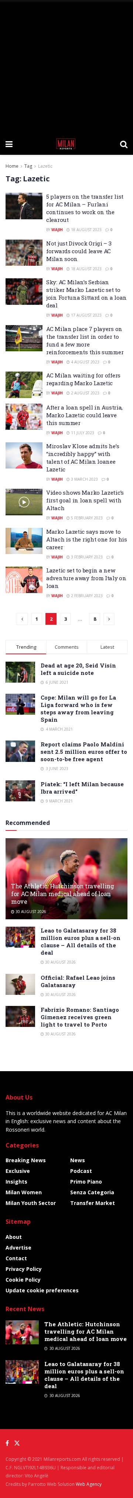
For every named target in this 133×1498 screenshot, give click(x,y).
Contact (16, 1258)
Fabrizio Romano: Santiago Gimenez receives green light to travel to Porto (80, 1017)
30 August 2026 (30, 911)
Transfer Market (92, 1202)
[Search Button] (123, 144)
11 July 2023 (82, 432)
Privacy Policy (24, 1268)
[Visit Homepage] (66, 143)
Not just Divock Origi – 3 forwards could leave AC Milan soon (79, 251)
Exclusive (18, 1170)
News (77, 1160)
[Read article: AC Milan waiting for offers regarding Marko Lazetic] (24, 385)
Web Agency (89, 1484)
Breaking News (26, 1160)
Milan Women (24, 1192)
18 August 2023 (86, 229)
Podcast (81, 1170)
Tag (28, 166)
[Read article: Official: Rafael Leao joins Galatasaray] (20, 984)
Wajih (57, 229)
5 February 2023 (86, 517)
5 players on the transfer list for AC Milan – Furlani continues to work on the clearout (84, 208)
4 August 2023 (84, 362)
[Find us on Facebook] (7, 1443)
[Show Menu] (9, 144)
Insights (16, 1181)
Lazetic (45, 166)
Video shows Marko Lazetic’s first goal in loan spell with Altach (85, 500)
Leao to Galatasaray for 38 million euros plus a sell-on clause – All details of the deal (80, 941)
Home (12, 166)
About (14, 1236)
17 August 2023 (86, 315)
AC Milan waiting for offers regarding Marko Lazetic (83, 379)
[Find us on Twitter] (17, 1443)
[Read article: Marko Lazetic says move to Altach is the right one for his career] (24, 541)
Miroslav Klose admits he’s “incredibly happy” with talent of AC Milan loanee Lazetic (82, 457)
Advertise (18, 1247)
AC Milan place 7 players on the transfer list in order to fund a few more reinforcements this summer (84, 340)
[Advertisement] (66, 66)
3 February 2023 (86, 557)
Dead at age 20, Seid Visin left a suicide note (78, 669)
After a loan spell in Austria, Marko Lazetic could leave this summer (84, 415)
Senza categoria (92, 1192)
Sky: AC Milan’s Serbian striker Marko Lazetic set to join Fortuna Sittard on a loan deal (86, 293)
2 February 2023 (86, 595)
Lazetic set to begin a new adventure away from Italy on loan (86, 578)
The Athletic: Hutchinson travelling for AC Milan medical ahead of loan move (62, 893)
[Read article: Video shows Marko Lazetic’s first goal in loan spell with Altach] (24, 502)
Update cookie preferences (42, 1290)
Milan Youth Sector (31, 1202)
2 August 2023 (84, 393)
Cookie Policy (23, 1279)
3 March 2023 (84, 479)
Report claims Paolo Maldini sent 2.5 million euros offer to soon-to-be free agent (84, 752)
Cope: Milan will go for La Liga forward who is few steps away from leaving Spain (78, 708)
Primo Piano (86, 1181)
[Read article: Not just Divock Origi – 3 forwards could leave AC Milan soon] (24, 253)
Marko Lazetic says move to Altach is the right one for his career (86, 539)
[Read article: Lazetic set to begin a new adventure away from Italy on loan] (24, 580)
